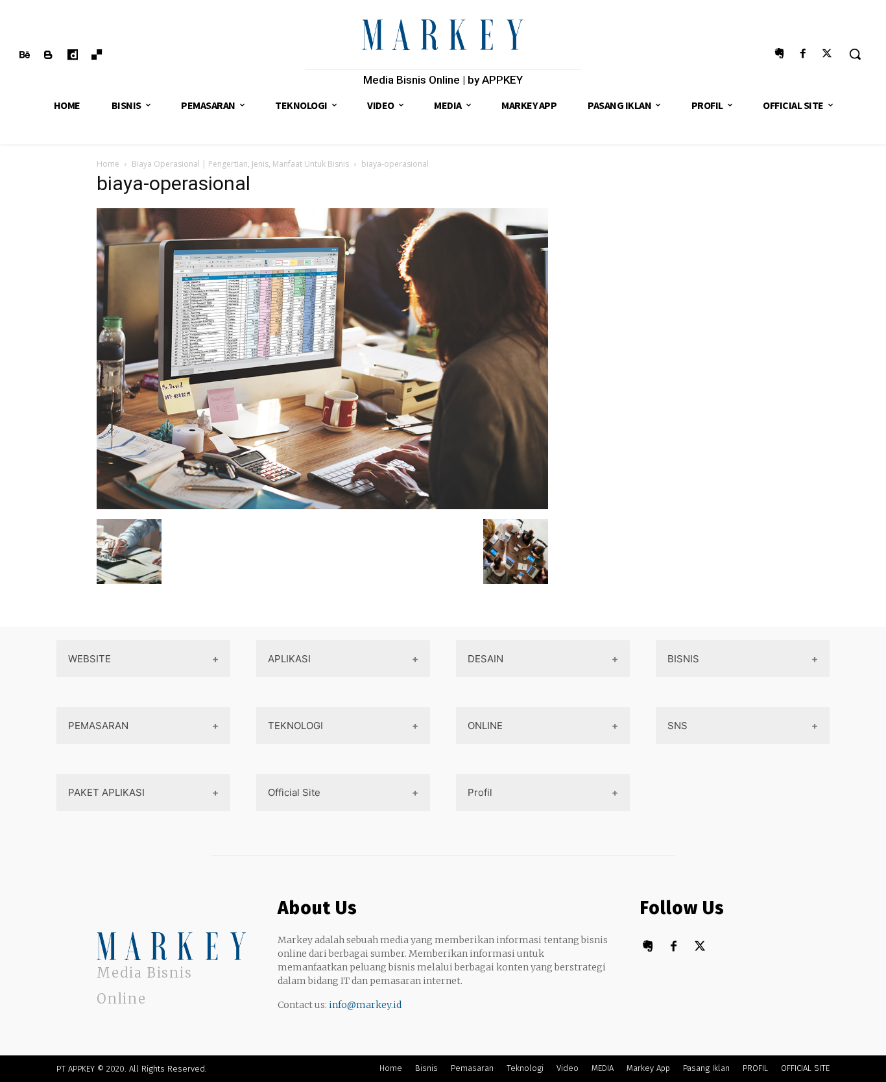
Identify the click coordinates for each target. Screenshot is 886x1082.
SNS (677, 725)
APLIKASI (289, 659)
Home (108, 163)
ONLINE (485, 725)
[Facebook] (803, 54)
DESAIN (485, 659)
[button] (854, 53)
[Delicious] (97, 55)
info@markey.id (365, 1005)
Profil (480, 792)
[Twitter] (827, 54)
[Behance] (24, 55)
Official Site (294, 792)
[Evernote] (778, 54)
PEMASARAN (98, 725)
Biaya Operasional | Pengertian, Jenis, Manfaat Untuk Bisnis (240, 163)
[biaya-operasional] (322, 505)
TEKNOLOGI (295, 725)
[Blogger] (48, 55)
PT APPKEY (75, 1069)
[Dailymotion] (72, 55)
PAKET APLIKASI (106, 792)
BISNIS (683, 659)
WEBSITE (89, 659)
